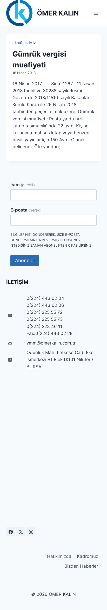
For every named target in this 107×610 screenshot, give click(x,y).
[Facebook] (10, 531)
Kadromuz (87, 556)
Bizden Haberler (81, 566)
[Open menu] (96, 13)
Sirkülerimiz (24, 43)
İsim (22, 184)
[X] (20, 531)
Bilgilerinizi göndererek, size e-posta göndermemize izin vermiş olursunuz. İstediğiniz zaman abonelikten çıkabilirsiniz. (51, 239)
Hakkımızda (59, 556)
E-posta (26, 210)
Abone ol (25, 260)
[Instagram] (30, 531)
